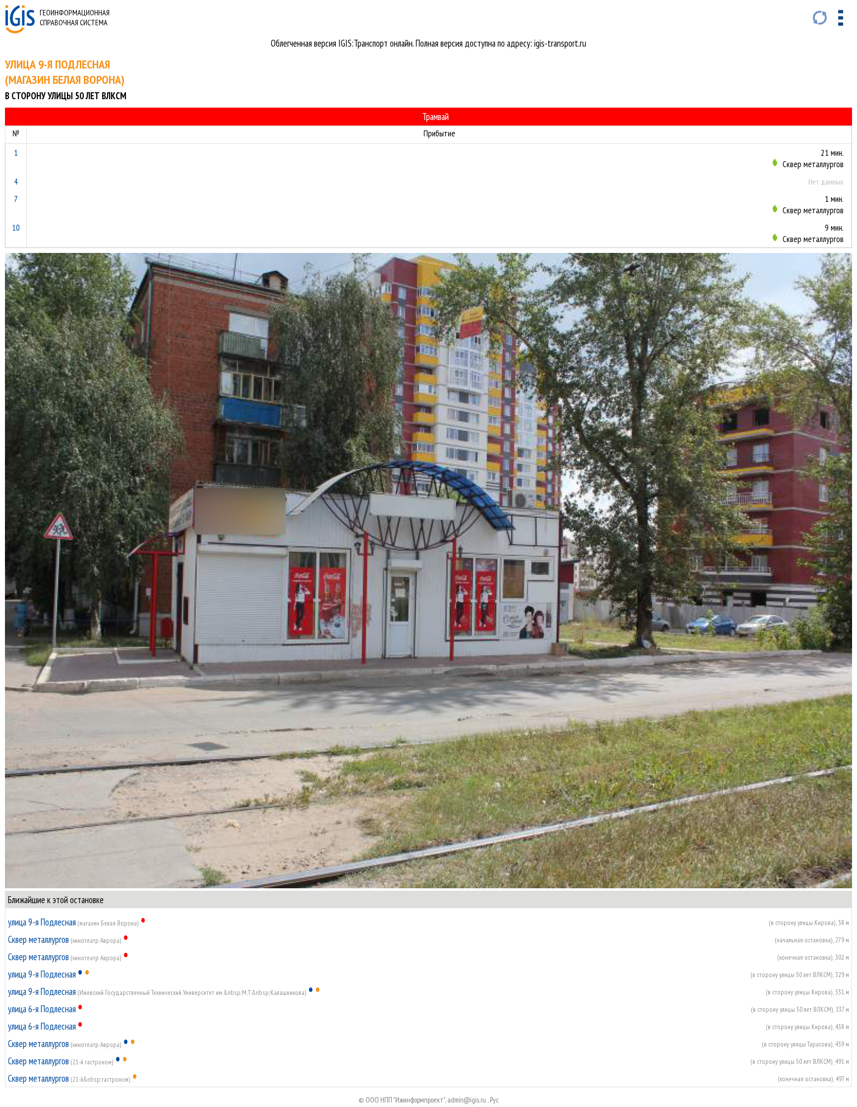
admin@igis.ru (466, 1100)
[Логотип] (20, 30)
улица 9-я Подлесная (42, 922)
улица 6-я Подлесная (42, 1009)
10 (16, 227)
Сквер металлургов (38, 939)
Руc (494, 1100)
